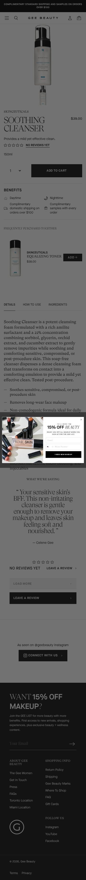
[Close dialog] (81, 419)
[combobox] (50, 447)
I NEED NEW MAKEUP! (63, 454)
